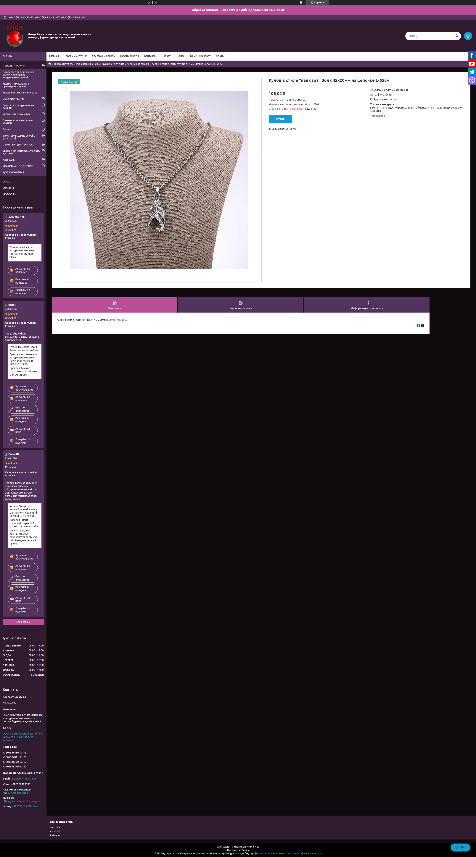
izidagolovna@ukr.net (23, 778)
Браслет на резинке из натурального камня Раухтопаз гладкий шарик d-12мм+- (23, 359)
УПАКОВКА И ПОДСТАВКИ (18, 166)
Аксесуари (9, 159)
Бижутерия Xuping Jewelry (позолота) (19, 137)
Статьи (220, 55)
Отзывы (8, 187)
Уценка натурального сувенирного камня (16, 85)
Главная (54, 55)
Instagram (55, 835)
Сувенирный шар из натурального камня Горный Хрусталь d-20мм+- (22, 252)
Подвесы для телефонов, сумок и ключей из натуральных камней (19, 75)
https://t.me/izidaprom (16, 792)
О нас (181, 55)
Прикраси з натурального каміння (18, 106)
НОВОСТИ (9, 194)
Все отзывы (23, 621)
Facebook (55, 831)
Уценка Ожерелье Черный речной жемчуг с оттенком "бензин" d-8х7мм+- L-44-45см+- (24, 511)
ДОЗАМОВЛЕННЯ (13, 172)
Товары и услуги (74, 55)
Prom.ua (254, 846)
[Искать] (457, 36)
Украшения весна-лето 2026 (20, 92)
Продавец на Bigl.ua (238, 850)
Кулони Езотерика (138, 63)
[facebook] (418, 326)
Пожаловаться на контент (270, 853)
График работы (129, 55)
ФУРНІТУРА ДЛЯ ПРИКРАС (18, 144)
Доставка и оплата (103, 55)
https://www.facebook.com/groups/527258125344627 (23, 801)
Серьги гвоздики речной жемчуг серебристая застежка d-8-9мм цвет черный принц (23, 537)
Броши (7, 129)
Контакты (150, 55)
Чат (463, 847)
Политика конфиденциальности (304, 853)
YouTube (55, 827)
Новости (167, 55)
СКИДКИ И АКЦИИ (13, 98)
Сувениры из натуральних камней (19, 121)
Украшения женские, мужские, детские (100, 63)
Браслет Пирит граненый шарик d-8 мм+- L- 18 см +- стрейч (24, 523)
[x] (422, 326)
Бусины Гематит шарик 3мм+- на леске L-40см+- (25, 348)
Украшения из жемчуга (16, 114)
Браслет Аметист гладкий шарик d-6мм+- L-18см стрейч (24, 371)
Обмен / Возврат (200, 55)
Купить (280, 118)
